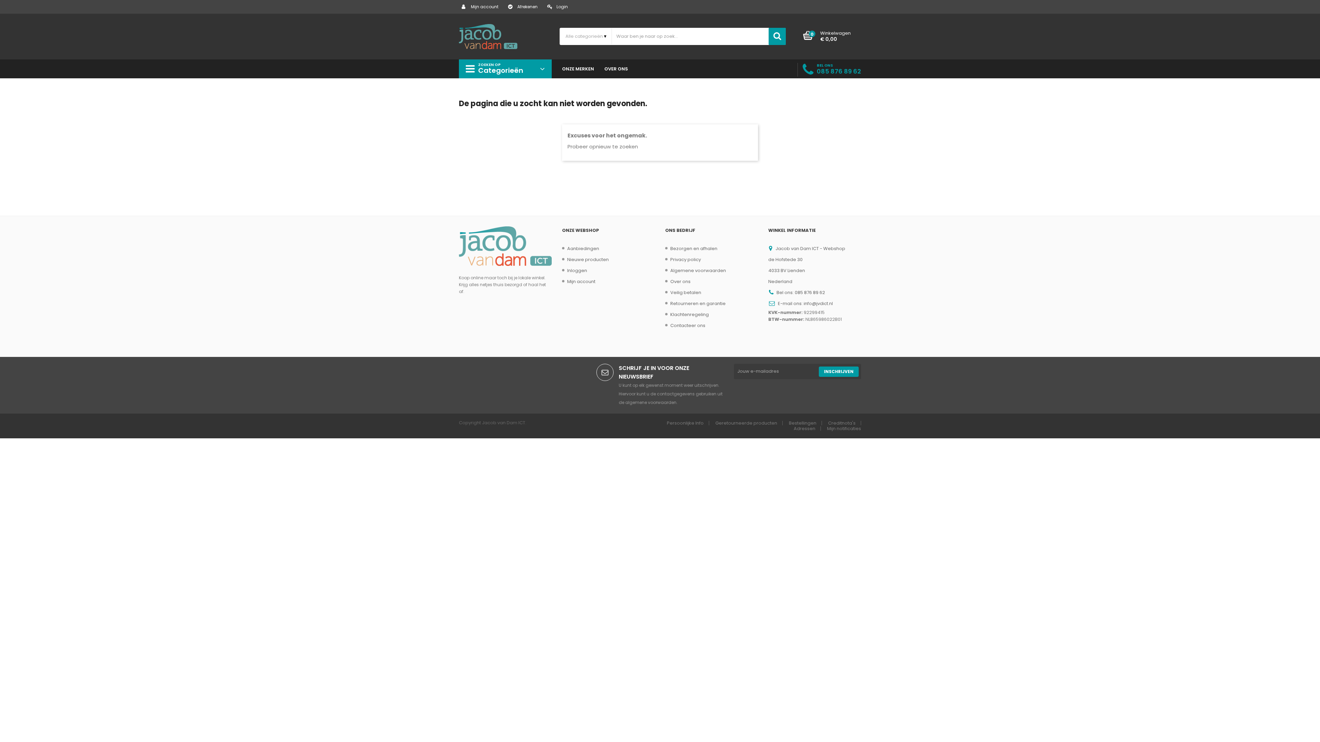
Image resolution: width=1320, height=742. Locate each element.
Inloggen (577, 270)
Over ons (680, 281)
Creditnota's (842, 423)
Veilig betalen (685, 292)
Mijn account (484, 7)
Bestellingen (802, 423)
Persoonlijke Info (685, 423)
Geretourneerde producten (746, 423)
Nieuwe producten (588, 259)
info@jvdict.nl (818, 303)
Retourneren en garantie (698, 303)
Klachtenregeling (689, 314)
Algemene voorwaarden (698, 270)
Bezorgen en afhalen (693, 248)
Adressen (804, 428)
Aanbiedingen (583, 248)
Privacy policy (685, 259)
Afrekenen (527, 7)
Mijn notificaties (844, 428)
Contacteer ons (687, 325)
